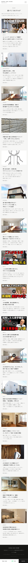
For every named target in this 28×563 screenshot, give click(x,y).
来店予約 (23, 561)
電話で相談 (4, 561)
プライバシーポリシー (14, 556)
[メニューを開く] (26, 2)
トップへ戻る (14, 552)
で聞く (14, 561)
